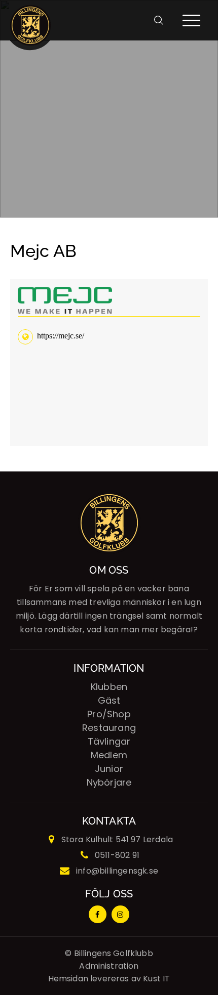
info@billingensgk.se (117, 871)
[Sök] (162, 20)
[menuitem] (162, 20)
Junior (109, 768)
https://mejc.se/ (60, 335)
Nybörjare (109, 782)
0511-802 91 (117, 855)
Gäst (109, 700)
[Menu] (190, 20)
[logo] (30, 20)
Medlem (109, 755)
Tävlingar (109, 741)
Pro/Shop (109, 714)
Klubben (109, 686)
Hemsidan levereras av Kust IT (109, 978)
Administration (108, 966)
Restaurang (109, 727)
